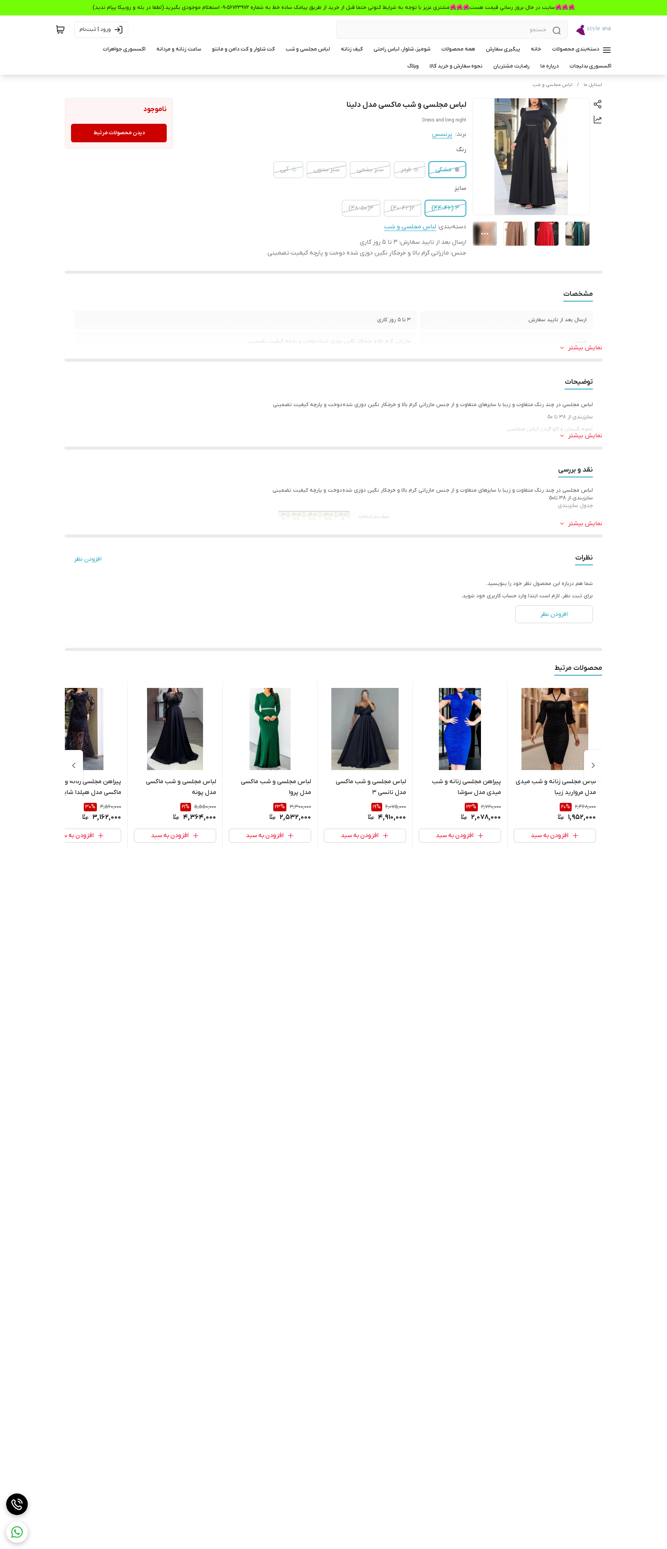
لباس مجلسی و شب (552, 85)
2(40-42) (403, 208)
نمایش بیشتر (585, 348)
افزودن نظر (88, 559)
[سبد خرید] (60, 29)
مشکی (443, 170)
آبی (284, 170)
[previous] (593, 765)
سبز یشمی (370, 170)
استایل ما (593, 85)
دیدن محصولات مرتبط (119, 133)
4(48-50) (361, 208)
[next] (73, 765)
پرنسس (442, 134)
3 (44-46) (445, 208)
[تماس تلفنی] (17, 1504)
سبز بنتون (326, 170)
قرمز (406, 170)
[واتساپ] (17, 1532)
